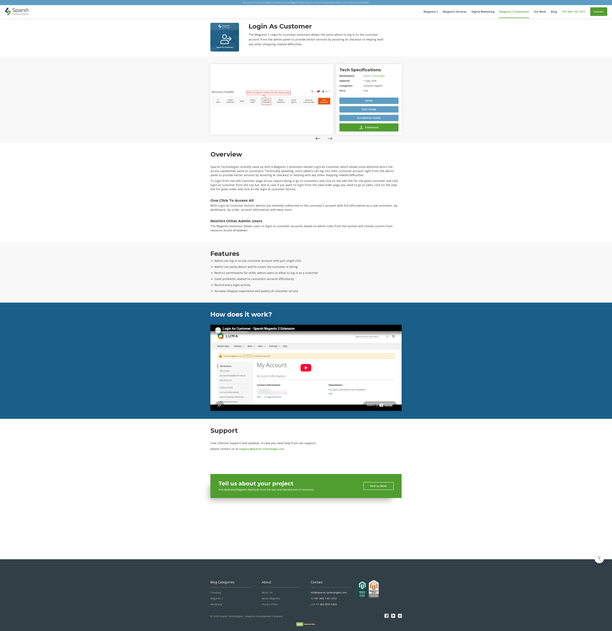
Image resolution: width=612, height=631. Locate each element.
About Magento (271, 598)
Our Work (540, 11)
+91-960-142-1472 (574, 11)
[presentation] (318, 138)
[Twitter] (393, 616)
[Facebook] (386, 616)
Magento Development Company (264, 616)
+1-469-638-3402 (326, 604)
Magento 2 (430, 11)
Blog (554, 11)
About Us (267, 592)
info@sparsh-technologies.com (329, 592)
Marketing (216, 604)
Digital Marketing (483, 11)
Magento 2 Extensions (514, 11)
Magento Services (455, 11)
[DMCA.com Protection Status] (306, 624)
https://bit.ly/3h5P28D (359, 2)
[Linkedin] (400, 616)
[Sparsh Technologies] (17, 11)
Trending (215, 592)
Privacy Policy (270, 604)
